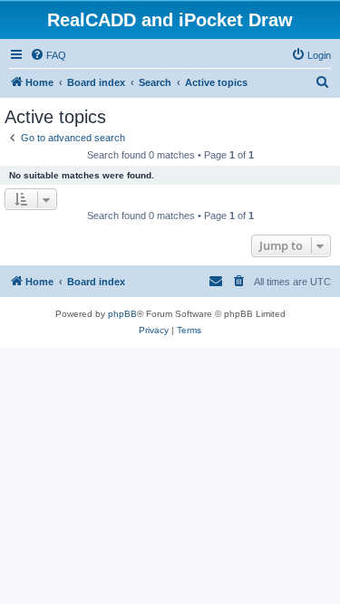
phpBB (122, 314)
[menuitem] (48, 55)
